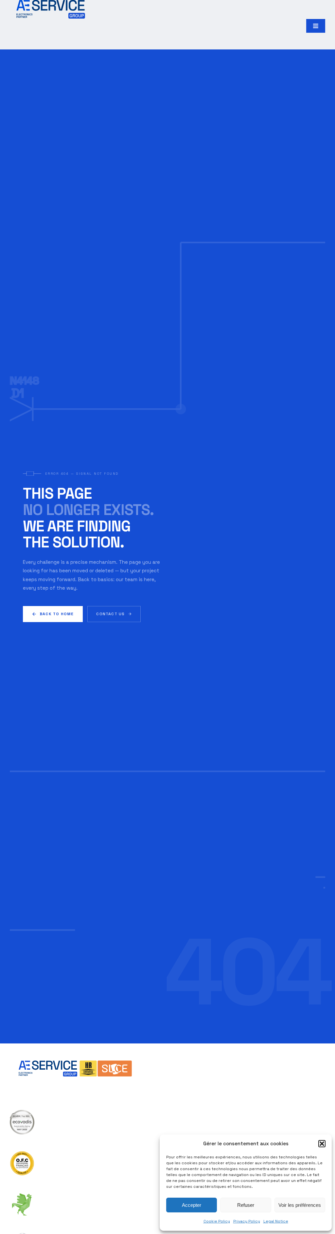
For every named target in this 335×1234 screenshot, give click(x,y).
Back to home (57, 614)
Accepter (191, 1205)
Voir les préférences (299, 1205)
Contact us (110, 614)
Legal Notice (275, 1221)
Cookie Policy (216, 1221)
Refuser (245, 1205)
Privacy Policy (246, 1221)
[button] (322, 1143)
